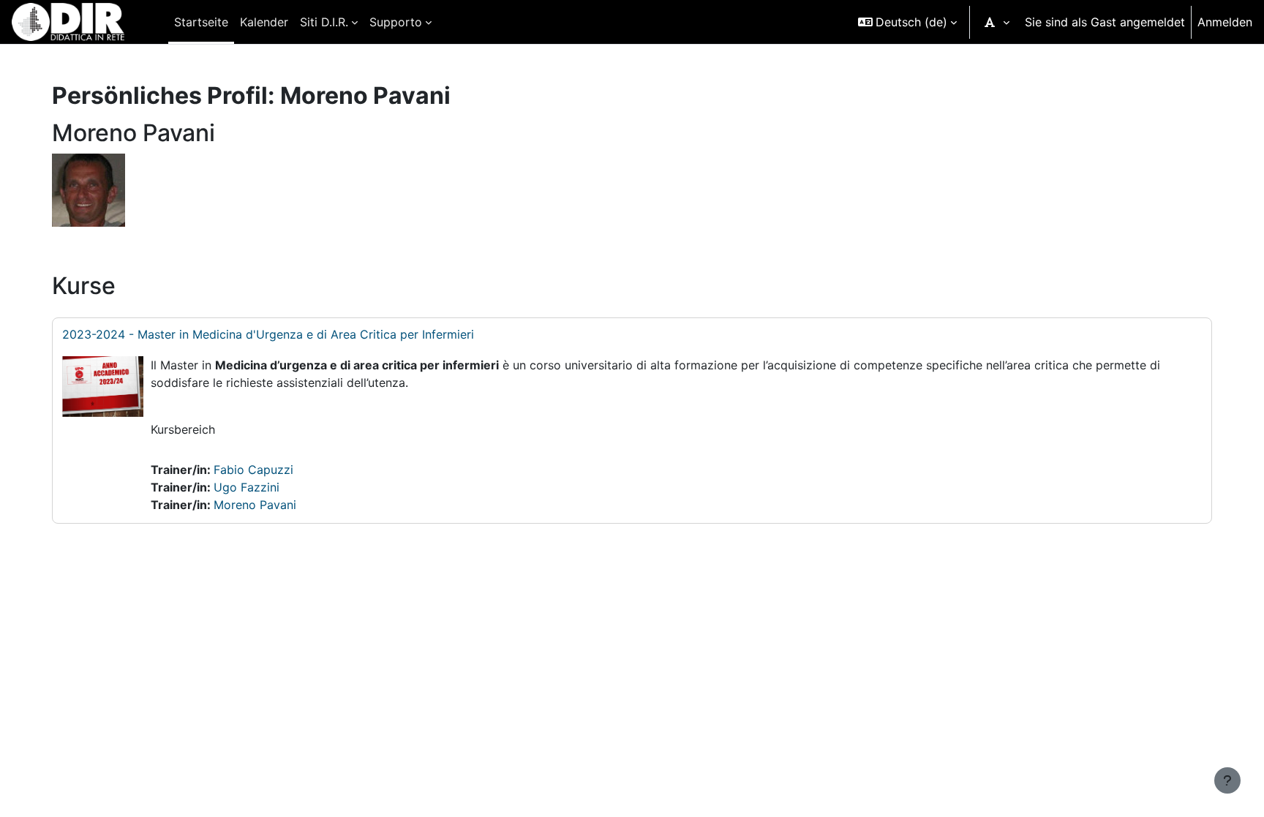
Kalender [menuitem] (264, 22)
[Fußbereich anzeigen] (1227, 780)
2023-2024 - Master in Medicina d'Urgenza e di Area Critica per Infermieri (268, 334)
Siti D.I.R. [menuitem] (324, 22)
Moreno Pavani (255, 504)
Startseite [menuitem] (201, 22)
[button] (907, 22)
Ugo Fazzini (246, 487)
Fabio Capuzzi (253, 469)
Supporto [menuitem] (395, 22)
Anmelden (1224, 22)
